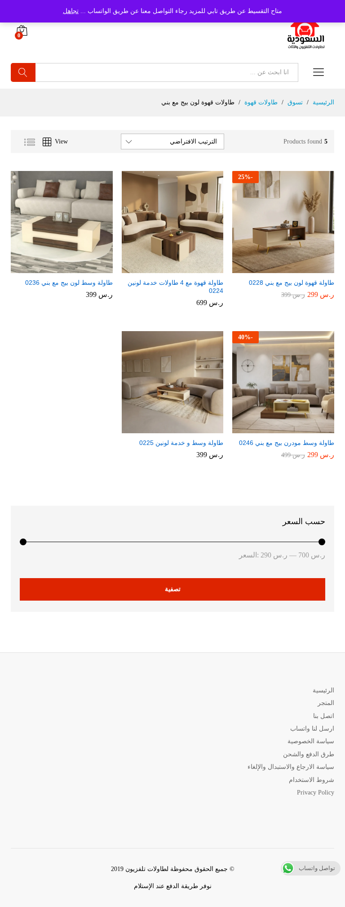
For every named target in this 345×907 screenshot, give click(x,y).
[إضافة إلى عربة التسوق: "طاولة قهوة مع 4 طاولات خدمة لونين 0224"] (180, 267)
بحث (23, 72)
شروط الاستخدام (311, 780)
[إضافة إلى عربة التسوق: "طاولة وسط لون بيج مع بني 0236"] (69, 267)
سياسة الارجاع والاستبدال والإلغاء (291, 766)
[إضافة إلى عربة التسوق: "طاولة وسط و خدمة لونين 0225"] (180, 428)
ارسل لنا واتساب (312, 728)
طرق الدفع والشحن (308, 754)
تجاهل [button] (71, 11)
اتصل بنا (323, 716)
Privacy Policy (315, 792)
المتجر (326, 703)
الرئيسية (323, 690)
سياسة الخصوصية (311, 741)
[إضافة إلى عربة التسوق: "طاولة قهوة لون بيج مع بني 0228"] (291, 267)
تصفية (173, 589)
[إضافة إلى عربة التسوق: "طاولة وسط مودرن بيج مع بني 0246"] (291, 428)
